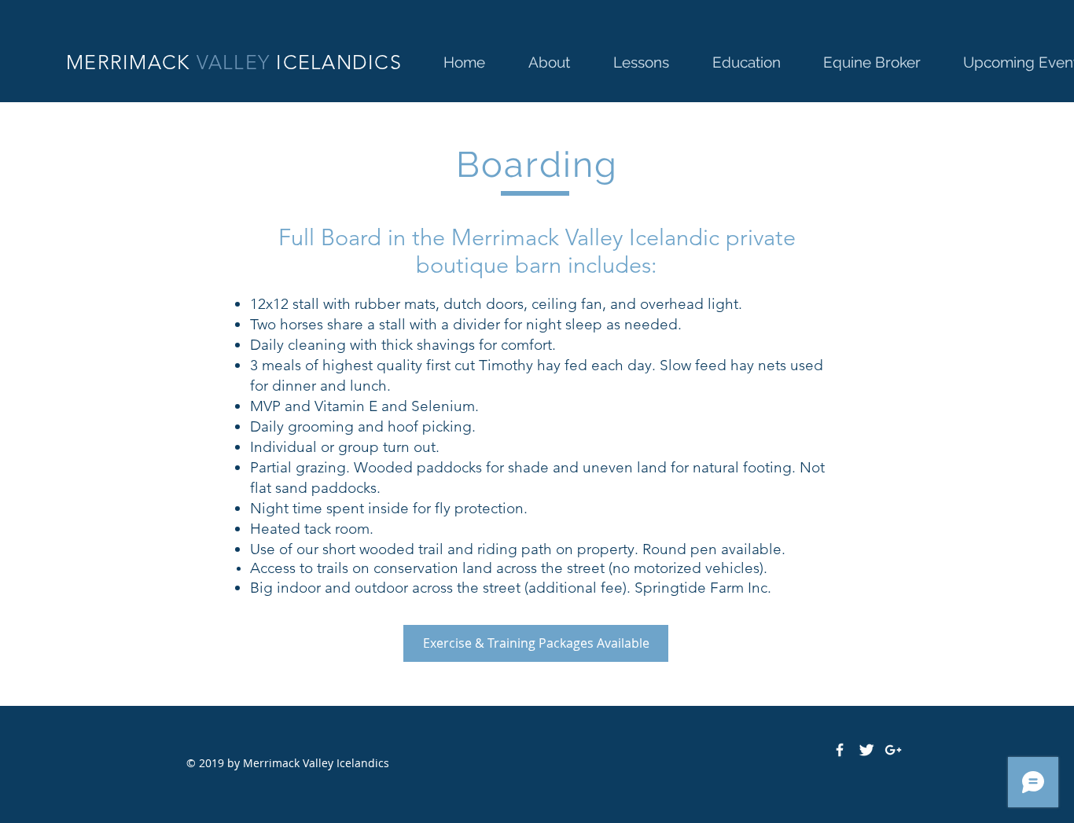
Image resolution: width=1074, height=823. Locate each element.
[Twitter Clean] (866, 750)
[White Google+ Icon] (893, 750)
